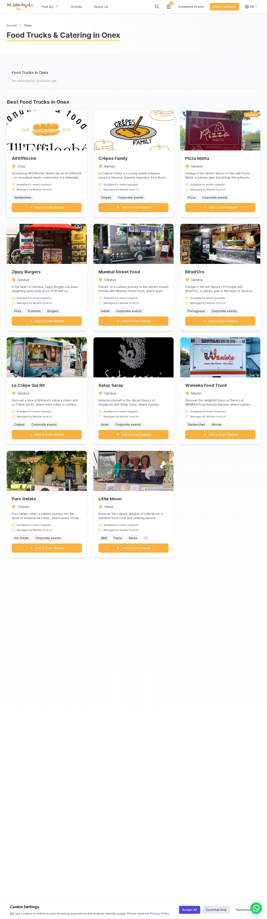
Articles (76, 7)
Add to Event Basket (49, 207)
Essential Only (216, 909)
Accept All (189, 909)
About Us (101, 7)
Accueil (12, 25)
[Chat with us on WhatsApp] (256, 908)
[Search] (157, 7)
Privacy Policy (159, 913)
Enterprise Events (191, 6)
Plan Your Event (224, 6)
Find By (47, 7)
